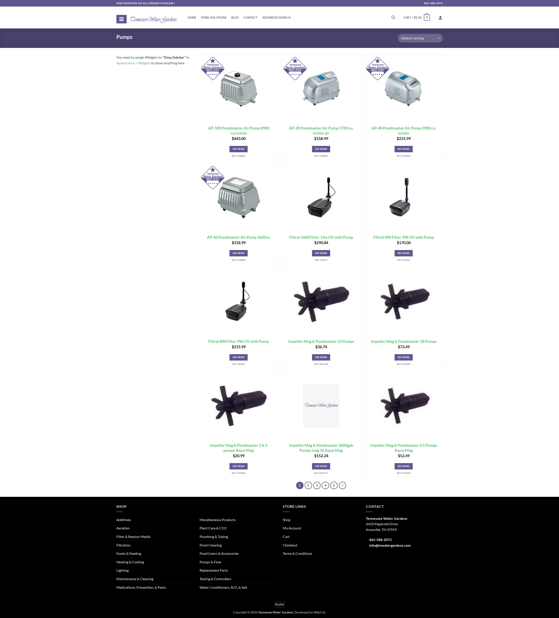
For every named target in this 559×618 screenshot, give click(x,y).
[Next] (342, 485)
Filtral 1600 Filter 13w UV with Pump (321, 237)
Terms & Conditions (297, 553)
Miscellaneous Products (218, 520)
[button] (416, 17)
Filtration (123, 545)
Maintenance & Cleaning (134, 579)
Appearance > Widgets (133, 63)
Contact (250, 17)
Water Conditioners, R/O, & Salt (223, 587)
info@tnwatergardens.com (390, 545)
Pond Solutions (214, 17)
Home (192, 17)
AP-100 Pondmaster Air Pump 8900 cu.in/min (238, 130)
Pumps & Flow (210, 562)
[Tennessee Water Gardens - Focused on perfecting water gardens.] (153, 17)
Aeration (123, 528)
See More (239, 148)
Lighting (122, 570)
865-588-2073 (433, 3)
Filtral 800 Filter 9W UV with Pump (238, 341)
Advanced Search (276, 17)
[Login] (440, 17)
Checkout (290, 545)
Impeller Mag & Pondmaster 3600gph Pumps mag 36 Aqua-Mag (321, 448)
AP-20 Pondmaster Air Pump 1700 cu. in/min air (321, 130)
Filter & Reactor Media (133, 536)
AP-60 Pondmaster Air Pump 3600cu (238, 237)
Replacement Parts (214, 570)
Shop (286, 520)
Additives (123, 520)
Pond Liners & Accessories (219, 553)
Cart (286, 536)
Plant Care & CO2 (213, 528)
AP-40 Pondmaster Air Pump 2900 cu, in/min (403, 130)
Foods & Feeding (128, 553)
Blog (235, 17)
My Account (292, 528)
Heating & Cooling (130, 562)
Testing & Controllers (215, 579)
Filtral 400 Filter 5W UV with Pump (403, 237)
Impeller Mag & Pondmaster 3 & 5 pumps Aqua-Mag (238, 448)
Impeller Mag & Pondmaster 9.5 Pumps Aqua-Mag (403, 448)
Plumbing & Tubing (214, 536)
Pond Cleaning (211, 545)
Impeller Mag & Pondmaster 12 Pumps (321, 341)
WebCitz (319, 612)
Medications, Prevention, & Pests (141, 587)
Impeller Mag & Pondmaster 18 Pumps (404, 341)
